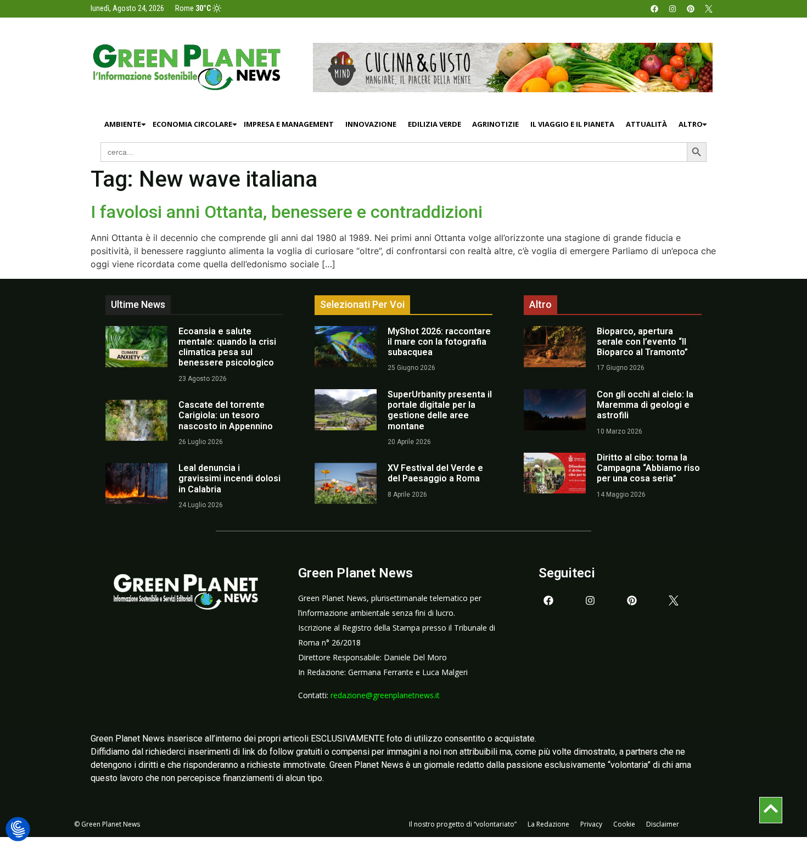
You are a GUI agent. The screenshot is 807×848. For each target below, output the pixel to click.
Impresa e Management (289, 124)
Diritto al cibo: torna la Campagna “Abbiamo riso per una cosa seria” (648, 468)
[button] (18, 829)
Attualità (646, 124)
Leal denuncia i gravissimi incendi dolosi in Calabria (229, 478)
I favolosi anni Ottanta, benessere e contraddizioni (287, 211)
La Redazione (548, 824)
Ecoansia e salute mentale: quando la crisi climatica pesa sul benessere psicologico (227, 347)
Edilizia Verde (434, 124)
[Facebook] (654, 8)
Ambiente (122, 124)
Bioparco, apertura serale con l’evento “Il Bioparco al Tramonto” (642, 341)
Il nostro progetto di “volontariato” (463, 824)
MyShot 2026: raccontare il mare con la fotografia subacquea (439, 341)
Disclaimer (662, 824)
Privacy (591, 824)
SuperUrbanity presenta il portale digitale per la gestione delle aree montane (440, 410)
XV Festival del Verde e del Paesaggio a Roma (435, 473)
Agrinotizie (495, 124)
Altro (691, 124)
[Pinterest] (690, 8)
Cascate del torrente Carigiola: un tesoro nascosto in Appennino (225, 415)
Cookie (624, 824)
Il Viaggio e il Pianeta (572, 124)
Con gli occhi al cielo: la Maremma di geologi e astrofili (645, 404)
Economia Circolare (192, 124)
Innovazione (370, 124)
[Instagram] (672, 8)
